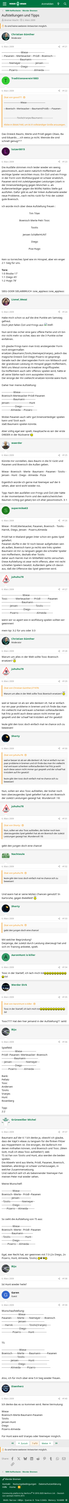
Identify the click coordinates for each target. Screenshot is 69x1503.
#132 (64, 866)
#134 (64, 967)
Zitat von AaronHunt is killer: (18, 1003)
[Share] (59, 47)
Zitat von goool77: (13, 97)
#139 (64, 1305)
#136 (64, 1041)
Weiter (45, 1443)
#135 (64, 997)
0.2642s (43, 1500)
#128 (64, 651)
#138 (64, 1278)
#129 (64, 681)
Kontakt (6, 1483)
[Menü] (5, 4)
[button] (66, 1500)
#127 (64, 589)
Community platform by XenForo (28, 1493)
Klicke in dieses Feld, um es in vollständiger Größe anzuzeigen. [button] (34, 124)
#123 (64, 161)
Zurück (24, 1443)
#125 (64, 455)
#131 (64, 818)
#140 (64, 1398)
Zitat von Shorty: (12, 825)
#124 (64, 311)
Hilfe (4, 1487)
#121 (64, 46)
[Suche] (65, 4)
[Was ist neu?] (58, 4)
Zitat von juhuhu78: (13, 754)
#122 (64, 90)
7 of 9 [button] (34, 1443)
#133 (64, 918)
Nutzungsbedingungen (24, 1483)
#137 (64, 1131)
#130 (64, 748)
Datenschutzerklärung (50, 1483)
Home (12, 1487)
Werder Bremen (13, 1479)
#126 (64, 520)
